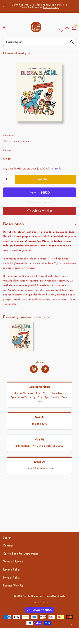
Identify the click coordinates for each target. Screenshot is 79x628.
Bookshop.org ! (51, 7)
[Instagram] (34, 369)
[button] (12, 176)
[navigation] (4, 6)
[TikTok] (45, 369)
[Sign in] (67, 27)
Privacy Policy (11, 577)
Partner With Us (13, 585)
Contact (8, 545)
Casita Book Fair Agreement (20, 553)
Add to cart (45, 179)
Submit (72, 42)
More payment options (39, 202)
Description (13, 224)
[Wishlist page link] (61, 27)
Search (7, 537)
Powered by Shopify (54, 596)
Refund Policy (11, 569)
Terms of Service (13, 561)
